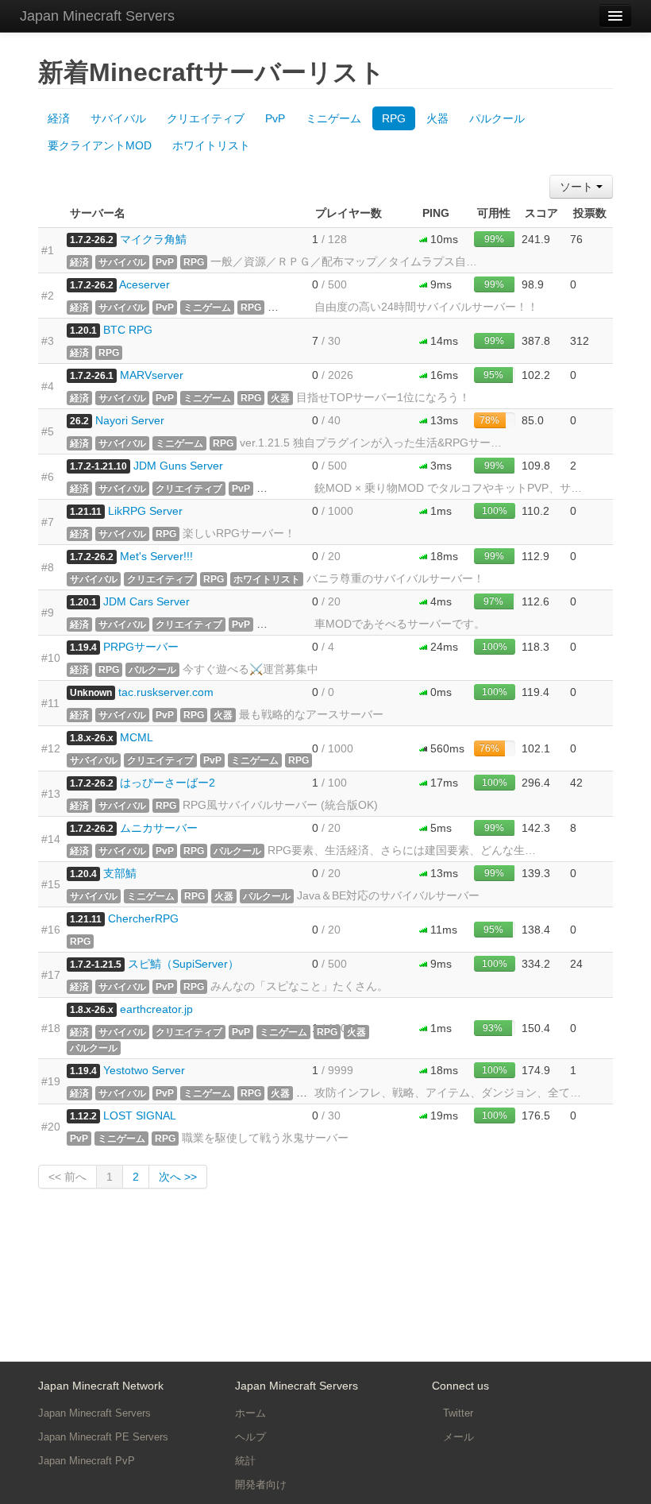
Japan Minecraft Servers (97, 16)
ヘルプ (250, 1437)
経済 (59, 118)
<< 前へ (67, 1176)
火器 (437, 118)
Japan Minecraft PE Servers (103, 1437)
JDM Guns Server (178, 465)
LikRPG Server (145, 511)
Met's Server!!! (156, 556)
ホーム (250, 1413)
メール (457, 1437)
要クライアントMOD (100, 145)
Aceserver (144, 284)
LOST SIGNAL (139, 1115)
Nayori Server (129, 420)
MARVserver (151, 375)
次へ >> (178, 1176)
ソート (578, 186)
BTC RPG (127, 329)
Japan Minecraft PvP (86, 1461)
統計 (245, 1461)
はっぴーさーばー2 (167, 782)
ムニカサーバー (159, 828)
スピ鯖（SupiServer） (183, 963)
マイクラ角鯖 (153, 239)
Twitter (456, 1413)
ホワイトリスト (211, 145)
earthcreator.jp (156, 1009)
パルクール (497, 118)
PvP (275, 118)
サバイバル (118, 118)
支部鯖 (120, 873)
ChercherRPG (143, 918)
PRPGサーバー (141, 646)
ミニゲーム (333, 118)
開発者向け (261, 1484)
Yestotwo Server (144, 1070)
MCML (136, 737)
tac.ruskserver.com (166, 692)
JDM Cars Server (146, 601)
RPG (394, 118)
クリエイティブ (206, 118)
